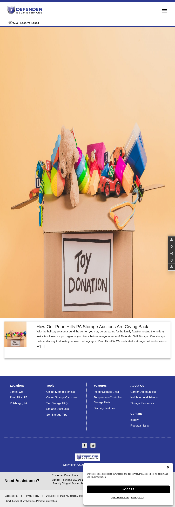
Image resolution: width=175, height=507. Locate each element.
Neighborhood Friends (144, 397)
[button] (168, 467)
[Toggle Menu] (164, 11)
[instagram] (93, 445)
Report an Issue (140, 425)
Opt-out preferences (120, 497)
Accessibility (11, 496)
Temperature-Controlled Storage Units (108, 400)
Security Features (104, 408)
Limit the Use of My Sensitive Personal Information (31, 501)
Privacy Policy (137, 497)
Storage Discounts (57, 408)
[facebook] (84, 445)
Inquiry (134, 419)
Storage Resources (142, 403)
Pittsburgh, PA (18, 403)
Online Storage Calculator (62, 397)
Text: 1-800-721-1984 (25, 23)
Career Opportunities (143, 391)
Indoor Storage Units (106, 391)
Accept (128, 489)
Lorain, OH (16, 391)
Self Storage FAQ (57, 403)
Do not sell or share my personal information (68, 496)
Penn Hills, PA (19, 397)
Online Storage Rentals (60, 391)
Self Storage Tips (56, 414)
